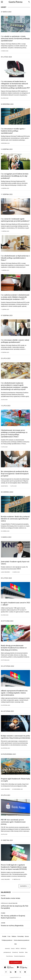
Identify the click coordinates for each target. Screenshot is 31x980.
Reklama (14, 936)
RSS (15, 944)
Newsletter (21, 952)
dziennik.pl (7, 948)
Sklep (26, 952)
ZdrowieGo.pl (15, 952)
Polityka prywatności (7, 940)
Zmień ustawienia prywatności (21, 940)
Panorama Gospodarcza (19, 956)
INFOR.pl (17, 948)
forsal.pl (12, 948)
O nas (8, 936)
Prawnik (3, 913)
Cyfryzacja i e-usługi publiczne (9, 903)
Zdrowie (3, 922)
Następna (23, 886)
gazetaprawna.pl (7, 952)
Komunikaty (20, 936)
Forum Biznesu (9, 956)
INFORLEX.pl (23, 948)
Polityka (3, 895)
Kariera (27, 936)
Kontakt (4, 936)
